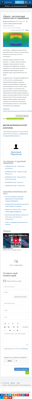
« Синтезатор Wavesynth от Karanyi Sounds (15, 131)
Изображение (5, 327)
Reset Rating (24, 348)
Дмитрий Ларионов (9, 21)
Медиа (27, 30)
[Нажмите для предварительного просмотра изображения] (16, 39)
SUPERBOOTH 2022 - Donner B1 (14, 182)
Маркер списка (5, 330)
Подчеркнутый (13, 324)
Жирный (5, 324)
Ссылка (18, 324)
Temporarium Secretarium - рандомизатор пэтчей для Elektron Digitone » (15, 135)
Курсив (9, 324)
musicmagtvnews (12, 118)
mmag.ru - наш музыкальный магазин (16, 6)
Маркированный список (14, 327)
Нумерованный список (17, 327)
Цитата (10, 330)
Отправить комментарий (21, 369)
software (20, 118)
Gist (17, 330)
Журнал (12, 383)
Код (14, 330)
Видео (9, 327)
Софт (5, 15)
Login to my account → (21, 297)
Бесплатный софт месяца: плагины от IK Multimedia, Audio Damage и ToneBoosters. (16, 217)
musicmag (6, 383)
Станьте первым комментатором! (12, 23)
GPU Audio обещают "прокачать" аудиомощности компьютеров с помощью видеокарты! (14, 199)
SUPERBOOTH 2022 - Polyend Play (15, 185)
